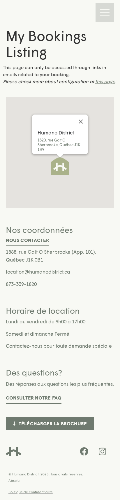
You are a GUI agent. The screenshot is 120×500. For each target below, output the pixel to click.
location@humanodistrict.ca (38, 272)
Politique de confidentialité (30, 492)
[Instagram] (102, 451)
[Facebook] (84, 451)
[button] (60, 166)
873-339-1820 (21, 284)
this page (105, 81)
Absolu (14, 480)
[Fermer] (81, 122)
